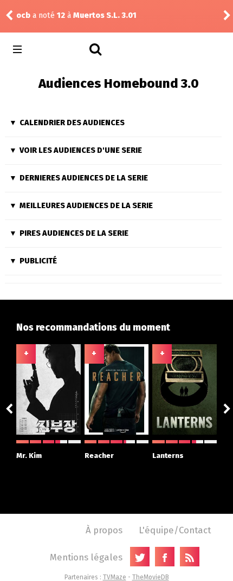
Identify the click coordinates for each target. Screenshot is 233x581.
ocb (23, 15)
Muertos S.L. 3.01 (105, 15)
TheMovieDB (150, 577)
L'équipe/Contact (175, 530)
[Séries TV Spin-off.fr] (60, 49)
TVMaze (114, 577)
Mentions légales (86, 557)
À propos (104, 530)
